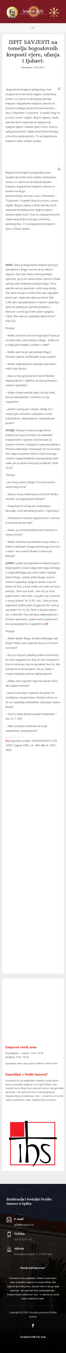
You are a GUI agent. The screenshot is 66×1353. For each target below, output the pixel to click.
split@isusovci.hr (24, 1224)
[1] (46, 624)
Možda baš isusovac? (44, 1099)
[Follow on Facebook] (33, 1325)
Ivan (43, 1336)
